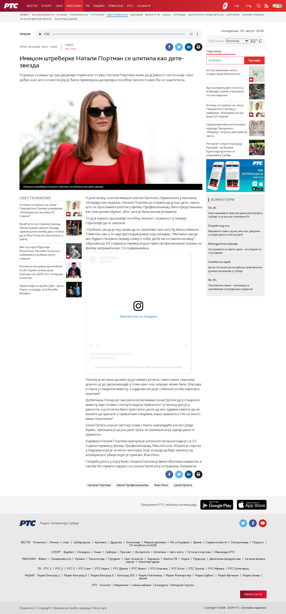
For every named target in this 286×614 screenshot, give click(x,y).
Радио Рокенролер (178, 575)
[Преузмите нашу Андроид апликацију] (216, 505)
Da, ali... (213, 207)
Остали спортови (199, 552)
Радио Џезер (251, 575)
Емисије (115, 6)
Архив (143, 578)
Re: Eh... (213, 280)
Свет (66, 542)
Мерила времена (155, 542)
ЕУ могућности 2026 (143, 545)
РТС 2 (59, 568)
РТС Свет (85, 568)
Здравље (136, 14)
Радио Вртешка (228, 575)
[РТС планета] (225, 6)
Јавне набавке (141, 585)
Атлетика (160, 552)
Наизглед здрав (65, 19)
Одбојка (110, 552)
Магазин (74, 6)
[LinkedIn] (189, 47)
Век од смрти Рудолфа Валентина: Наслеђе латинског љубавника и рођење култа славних (40, 252)
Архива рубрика (253, 14)
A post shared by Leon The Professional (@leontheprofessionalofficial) (138, 367)
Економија (133, 542)
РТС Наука (102, 568)
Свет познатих (117, 14)
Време (197, 542)
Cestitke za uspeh (219, 262)
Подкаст (258, 542)
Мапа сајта (253, 594)
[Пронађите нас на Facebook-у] (253, 523)
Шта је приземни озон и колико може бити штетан (223, 72)
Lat (236, 6)
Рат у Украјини (179, 542)
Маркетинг (121, 585)
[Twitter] (179, 47)
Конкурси (161, 585)
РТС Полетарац (238, 568)
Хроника (100, 542)
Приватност (27, 608)
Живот (24, 14)
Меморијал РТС (225, 552)
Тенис (98, 552)
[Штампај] (198, 47)
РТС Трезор (196, 568)
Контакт (105, 585)
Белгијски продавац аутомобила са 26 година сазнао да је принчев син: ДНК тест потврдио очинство (41, 272)
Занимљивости (43, 14)
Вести (32, 6)
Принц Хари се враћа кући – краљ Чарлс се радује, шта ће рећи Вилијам (41, 289)
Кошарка (84, 552)
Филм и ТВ (152, 14)
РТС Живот (139, 568)
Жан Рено (161, 485)
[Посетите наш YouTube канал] (263, 523)
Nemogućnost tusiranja (223, 243)
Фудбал (68, 552)
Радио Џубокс (204, 575)
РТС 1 (47, 568)
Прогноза (216, 41)
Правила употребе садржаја (71, 608)
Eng (249, 6)
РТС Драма (120, 568)
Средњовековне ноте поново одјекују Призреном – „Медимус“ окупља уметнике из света (226, 130)
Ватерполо (142, 552)
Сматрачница (239, 542)
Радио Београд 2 (75, 575)
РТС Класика (159, 568)
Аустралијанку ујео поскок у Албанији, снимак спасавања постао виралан (225, 91)
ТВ (87, 6)
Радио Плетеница (150, 575)
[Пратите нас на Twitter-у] (243, 523)
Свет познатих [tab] (35, 198)
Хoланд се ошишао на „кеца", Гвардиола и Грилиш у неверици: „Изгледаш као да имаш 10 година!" (41, 210)
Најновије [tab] (213, 51)
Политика (39, 542)
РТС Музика (216, 568)
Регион (54, 542)
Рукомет (125, 552)
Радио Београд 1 (48, 575)
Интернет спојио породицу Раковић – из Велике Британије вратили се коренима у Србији (224, 149)
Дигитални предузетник (206, 14)
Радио (98, 6)
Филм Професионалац (132, 485)
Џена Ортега (183, 485)
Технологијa (79, 14)
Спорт (46, 6)
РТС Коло (178, 568)
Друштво (116, 542)
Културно (233, 14)
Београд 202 (126, 575)
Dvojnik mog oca (218, 225)
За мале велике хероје (36, 19)
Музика (62, 14)
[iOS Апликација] (235, 175)
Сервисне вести (216, 542)
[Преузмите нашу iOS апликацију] (252, 505)
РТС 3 (71, 568)
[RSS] (266, 6)
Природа (179, 14)
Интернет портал (182, 585)
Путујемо (97, 14)
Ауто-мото (177, 552)
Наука (166, 14)
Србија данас (82, 542)
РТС (130, 6)
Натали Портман (99, 485)
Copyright (44, 608)
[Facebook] (169, 47)
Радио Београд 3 (102, 575)
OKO (59, 6)
